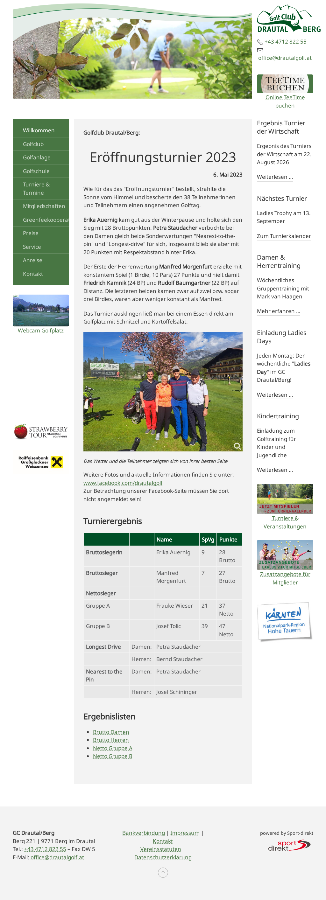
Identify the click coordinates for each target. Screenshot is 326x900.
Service (32, 246)
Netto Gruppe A (112, 748)
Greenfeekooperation (49, 219)
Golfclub (33, 144)
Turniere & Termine (36, 188)
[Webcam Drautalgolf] (41, 310)
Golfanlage (37, 157)
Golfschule (36, 171)
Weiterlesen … (275, 176)
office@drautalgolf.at (285, 57)
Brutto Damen (111, 732)
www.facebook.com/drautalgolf (123, 482)
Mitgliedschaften (44, 206)
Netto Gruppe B (112, 756)
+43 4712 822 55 (286, 41)
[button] (163, 873)
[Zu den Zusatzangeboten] (285, 555)
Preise (31, 233)
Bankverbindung (143, 832)
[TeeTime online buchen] (285, 83)
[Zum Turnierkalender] (285, 499)
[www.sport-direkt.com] (289, 844)
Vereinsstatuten (160, 849)
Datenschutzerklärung (163, 857)
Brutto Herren (111, 739)
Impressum (185, 832)
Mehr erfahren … (278, 311)
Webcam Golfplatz (41, 330)
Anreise (32, 260)
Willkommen (39, 130)
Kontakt (33, 273)
